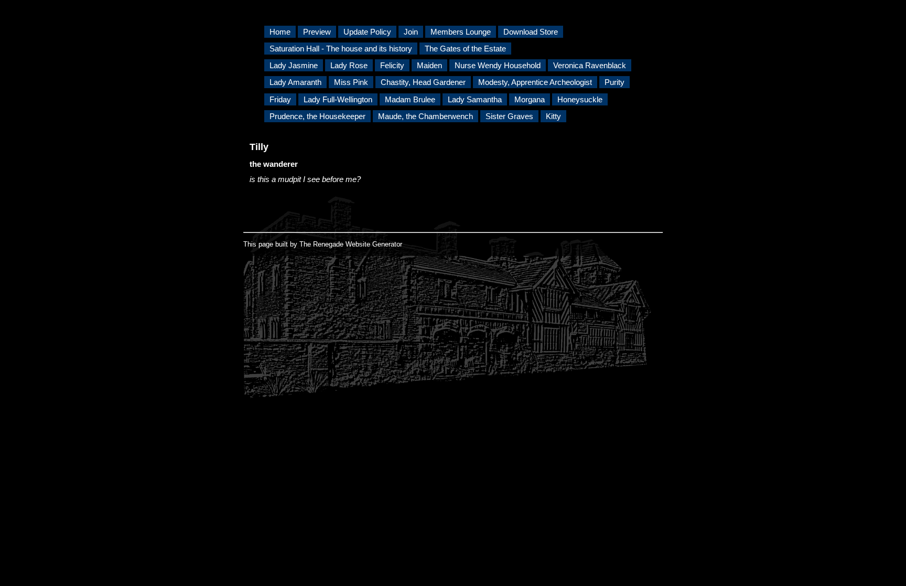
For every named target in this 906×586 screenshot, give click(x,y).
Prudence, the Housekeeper (317, 116)
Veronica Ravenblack (589, 65)
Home (279, 31)
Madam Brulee (410, 99)
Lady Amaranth (295, 82)
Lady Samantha (475, 99)
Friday (280, 99)
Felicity (392, 65)
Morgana (529, 99)
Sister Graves (509, 116)
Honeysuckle (579, 99)
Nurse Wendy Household (498, 65)
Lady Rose (349, 65)
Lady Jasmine (293, 65)
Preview (317, 31)
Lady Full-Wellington (338, 99)
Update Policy (367, 31)
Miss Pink (351, 82)
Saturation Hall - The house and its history (340, 48)
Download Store (530, 31)
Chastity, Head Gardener (423, 82)
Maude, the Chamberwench (425, 116)
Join (411, 31)
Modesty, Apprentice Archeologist (535, 82)
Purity (614, 82)
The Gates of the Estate (465, 48)
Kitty (553, 116)
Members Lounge (460, 31)
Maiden (429, 65)
